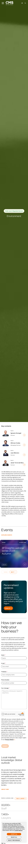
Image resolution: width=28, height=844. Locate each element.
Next (14, 572)
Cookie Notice (18, 830)
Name (2, 655)
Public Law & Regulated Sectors (14, 211)
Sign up (7, 608)
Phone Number (5, 680)
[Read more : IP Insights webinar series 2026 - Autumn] (24, 564)
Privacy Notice (9, 739)
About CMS (5, 789)
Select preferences (14, 840)
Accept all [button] (14, 834)
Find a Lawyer (20, 798)
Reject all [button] (14, 837)
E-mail (3, 663)
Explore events (6, 535)
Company (3, 671)
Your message (5, 688)
